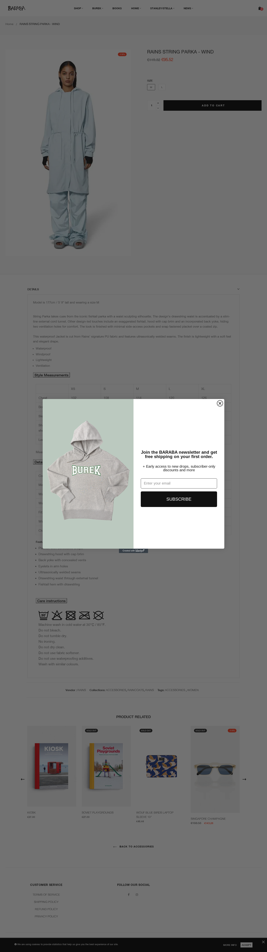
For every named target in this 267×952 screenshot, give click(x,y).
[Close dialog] (220, 403)
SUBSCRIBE (178, 499)
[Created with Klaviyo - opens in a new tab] (133, 551)
